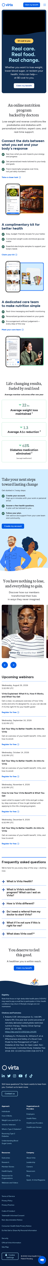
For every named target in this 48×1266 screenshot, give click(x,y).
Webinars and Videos (10, 1183)
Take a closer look (10, 177)
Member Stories (8, 1167)
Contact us (10, 1093)
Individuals (6, 1111)
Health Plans (31, 1118)
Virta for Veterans (9, 1125)
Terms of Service (8, 1196)
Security (5, 1238)
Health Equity (7, 1171)
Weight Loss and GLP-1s (11, 1120)
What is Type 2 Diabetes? (11, 1129)
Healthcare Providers (34, 1123)
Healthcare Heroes (33, 1127)
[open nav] (44, 4)
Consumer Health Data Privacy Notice (16, 1226)
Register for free (9, 712)
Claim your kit (8, 254)
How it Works (7, 1116)
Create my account (13, 526)
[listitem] (24, 631)
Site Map (5, 1247)
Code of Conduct (8, 1211)
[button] (24, 881)
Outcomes (6, 1158)
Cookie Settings (10, 1256)
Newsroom (30, 1171)
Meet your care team (11, 329)
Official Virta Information (11, 1243)
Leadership (30, 1162)
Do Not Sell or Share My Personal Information (19, 1230)
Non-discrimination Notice (12, 1220)
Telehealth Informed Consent (13, 1216)
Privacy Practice (8, 1205)
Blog (28, 1176)
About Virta (30, 1158)
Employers (30, 1114)
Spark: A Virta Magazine (35, 1180)
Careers (29, 1167)
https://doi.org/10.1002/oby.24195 (20, 1032)
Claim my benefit (31, 5)
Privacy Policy (7, 1201)
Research (5, 1162)
